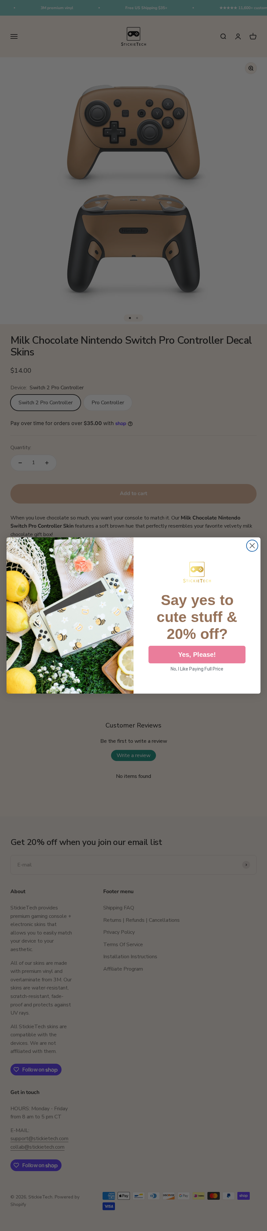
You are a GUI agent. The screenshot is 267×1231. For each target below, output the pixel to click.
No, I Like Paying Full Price (197, 669)
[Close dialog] (252, 545)
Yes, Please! (197, 654)
